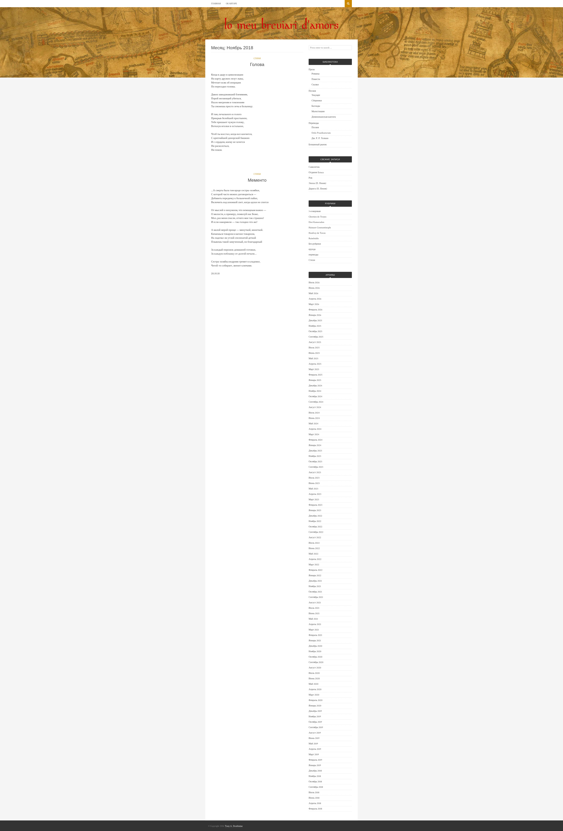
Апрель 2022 (315, 559)
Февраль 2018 (315, 808)
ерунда (312, 249)
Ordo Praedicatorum (321, 132)
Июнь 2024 (314, 418)
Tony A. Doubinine (234, 826)
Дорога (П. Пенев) (318, 188)
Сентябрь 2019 (316, 727)
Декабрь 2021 (315, 580)
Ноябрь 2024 (315, 391)
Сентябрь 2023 (316, 467)
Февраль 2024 (315, 439)
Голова (257, 64)
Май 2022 (313, 553)
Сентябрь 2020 (316, 662)
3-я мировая (314, 211)
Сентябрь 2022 (316, 532)
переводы (313, 254)
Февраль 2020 (315, 700)
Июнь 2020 (314, 678)
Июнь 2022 (314, 548)
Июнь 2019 (314, 738)
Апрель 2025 (315, 364)
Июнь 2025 (314, 353)
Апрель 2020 (315, 689)
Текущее (316, 95)
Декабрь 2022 (315, 515)
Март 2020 (314, 694)
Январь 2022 (315, 575)
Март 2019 (314, 754)
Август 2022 (315, 537)
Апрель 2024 (315, 429)
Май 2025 (313, 358)
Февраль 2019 (315, 760)
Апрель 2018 (315, 803)
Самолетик (314, 167)
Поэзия (312, 91)
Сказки (315, 84)
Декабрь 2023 (315, 450)
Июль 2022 (314, 543)
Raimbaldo (314, 238)
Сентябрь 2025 (316, 336)
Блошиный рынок (318, 144)
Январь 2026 (315, 315)
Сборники (317, 100)
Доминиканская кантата (324, 116)
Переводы (314, 123)
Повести (316, 79)
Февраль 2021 (315, 635)
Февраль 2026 (315, 309)
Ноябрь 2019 (315, 716)
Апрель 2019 (315, 749)
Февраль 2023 (315, 505)
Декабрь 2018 (315, 770)
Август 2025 (315, 342)
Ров (310, 177)
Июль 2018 (314, 792)
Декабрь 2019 (315, 711)
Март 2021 (314, 629)
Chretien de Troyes (317, 216)
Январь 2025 (315, 380)
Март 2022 (314, 564)
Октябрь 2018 (315, 781)
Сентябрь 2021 (316, 597)
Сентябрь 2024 (316, 401)
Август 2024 (315, 407)
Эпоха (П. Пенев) (317, 183)
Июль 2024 (314, 412)
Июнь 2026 (314, 288)
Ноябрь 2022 (315, 521)
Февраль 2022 (315, 570)
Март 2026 (314, 304)
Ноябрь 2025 (315, 326)
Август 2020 (315, 667)
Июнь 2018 (314, 797)
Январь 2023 (315, 510)
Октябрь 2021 (315, 591)
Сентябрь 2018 (316, 787)
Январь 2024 (315, 445)
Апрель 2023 (315, 494)
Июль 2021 (314, 608)
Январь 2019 (315, 765)
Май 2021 (313, 618)
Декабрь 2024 (315, 385)
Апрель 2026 (315, 298)
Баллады (316, 106)
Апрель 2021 (315, 624)
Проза (312, 69)
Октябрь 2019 (315, 722)
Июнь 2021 (314, 613)
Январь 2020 (315, 705)
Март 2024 (314, 434)
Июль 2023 (314, 477)
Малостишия (318, 111)
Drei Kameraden (316, 222)
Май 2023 (313, 488)
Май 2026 (313, 293)
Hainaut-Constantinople (320, 227)
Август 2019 (315, 732)
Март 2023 (314, 499)
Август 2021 (315, 602)
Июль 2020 (314, 673)
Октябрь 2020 (315, 656)
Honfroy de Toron (317, 233)
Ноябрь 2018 (315, 776)
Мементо (257, 180)
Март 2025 (314, 369)
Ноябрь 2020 (315, 651)
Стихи (257, 58)
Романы (315, 73)
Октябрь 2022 (315, 526)
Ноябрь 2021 (315, 586)
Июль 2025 (314, 347)
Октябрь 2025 (315, 331)
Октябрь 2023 (315, 461)
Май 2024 (313, 423)
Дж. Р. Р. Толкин (320, 138)
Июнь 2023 (314, 483)
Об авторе (231, 3)
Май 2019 (313, 743)
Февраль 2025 (315, 374)
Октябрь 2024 (315, 396)
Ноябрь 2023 (315, 456)
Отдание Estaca (316, 172)
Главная (216, 3)
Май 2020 (313, 684)
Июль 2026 (314, 282)
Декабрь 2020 (315, 646)
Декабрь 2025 (315, 320)
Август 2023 (315, 472)
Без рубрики (315, 243)
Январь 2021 (315, 640)
